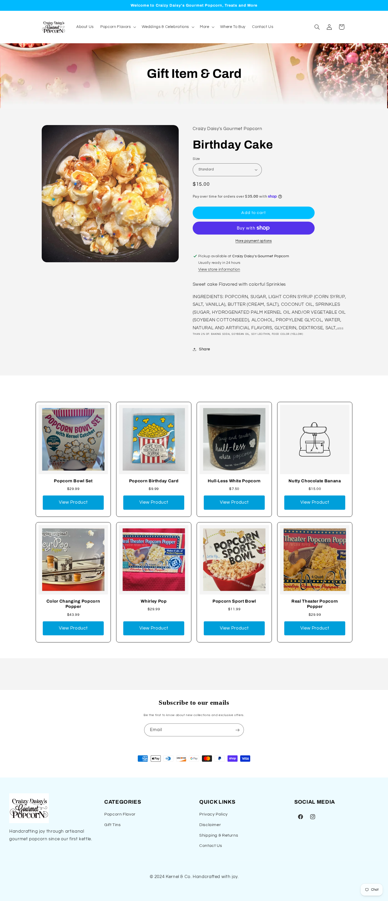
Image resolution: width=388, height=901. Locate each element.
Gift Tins (112, 825)
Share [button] (204, 349)
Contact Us (210, 845)
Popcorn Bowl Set (73, 481)
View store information (219, 269)
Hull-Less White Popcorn (234, 481)
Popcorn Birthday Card (154, 481)
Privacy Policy (213, 814)
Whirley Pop (154, 601)
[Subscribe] (237, 729)
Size (196, 159)
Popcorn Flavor (120, 814)
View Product (73, 502)
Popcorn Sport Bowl (234, 601)
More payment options (253, 241)
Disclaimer (210, 825)
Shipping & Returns (218, 835)
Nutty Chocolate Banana (314, 481)
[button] (117, 27)
